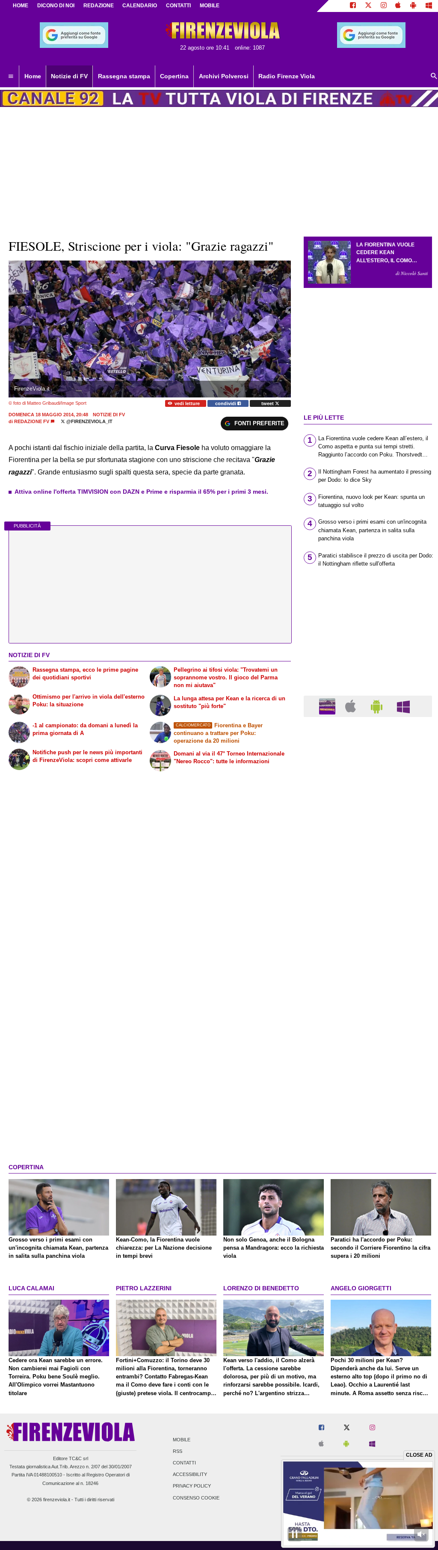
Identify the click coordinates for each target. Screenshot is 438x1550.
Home (20, 5)
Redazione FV (31, 421)
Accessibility (190, 1474)
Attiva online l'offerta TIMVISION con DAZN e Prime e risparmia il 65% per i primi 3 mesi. (141, 491)
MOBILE (209, 5)
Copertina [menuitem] (174, 76)
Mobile (181, 1439)
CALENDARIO (139, 5)
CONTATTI (178, 5)
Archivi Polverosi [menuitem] (224, 76)
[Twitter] (368, 6)
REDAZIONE (98, 5)
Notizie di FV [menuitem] (69, 76)
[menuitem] (10, 76)
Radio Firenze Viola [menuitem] (286, 76)
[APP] (328, 705)
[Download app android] (413, 6)
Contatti (184, 1462)
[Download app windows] (429, 6)
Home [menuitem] (32, 76)
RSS (177, 1451)
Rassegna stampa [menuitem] (124, 76)
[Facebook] (352, 6)
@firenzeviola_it (88, 421)
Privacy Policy (192, 1486)
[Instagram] (383, 6)
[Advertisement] (368, 1055)
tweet (268, 403)
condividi (226, 403)
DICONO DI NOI (55, 5)
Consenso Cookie (196, 1497)
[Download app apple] (398, 6)
